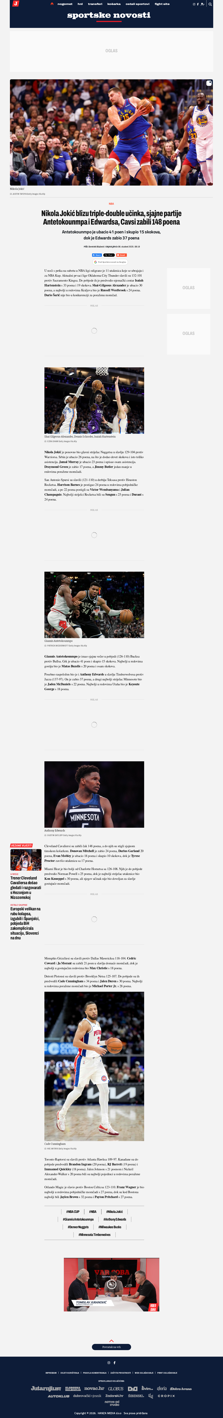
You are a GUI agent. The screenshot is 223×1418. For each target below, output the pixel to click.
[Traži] (210, 4)
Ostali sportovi (138, 4)
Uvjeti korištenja (70, 1373)
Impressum (51, 1373)
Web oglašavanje (144, 1373)
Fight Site (162, 4)
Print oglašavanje (167, 1373)
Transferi (95, 4)
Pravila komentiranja (95, 1373)
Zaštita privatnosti (121, 1373)
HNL (80, 4)
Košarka (113, 4)
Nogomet (65, 4)
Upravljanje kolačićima (111, 1381)
